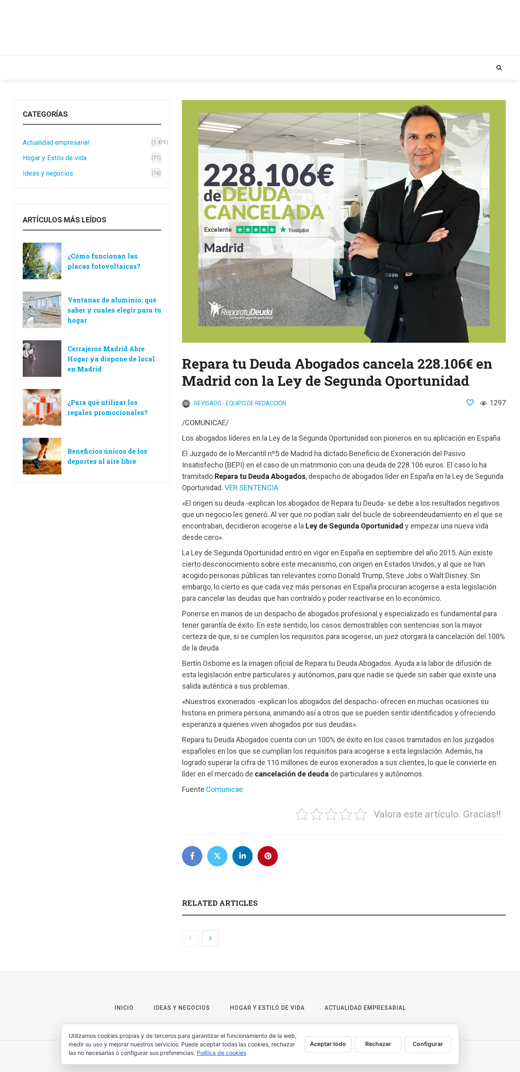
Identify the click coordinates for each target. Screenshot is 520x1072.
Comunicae (224, 789)
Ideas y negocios (80, 67)
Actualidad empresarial (247, 67)
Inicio (30, 67)
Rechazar (378, 1043)
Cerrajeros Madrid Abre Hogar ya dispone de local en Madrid (111, 358)
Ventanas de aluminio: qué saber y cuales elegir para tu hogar (114, 310)
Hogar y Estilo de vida (157, 67)
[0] (470, 402)
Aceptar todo (328, 1043)
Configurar (428, 1043)
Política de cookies (221, 1052)
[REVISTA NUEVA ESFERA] (95, 27)
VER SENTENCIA (251, 487)
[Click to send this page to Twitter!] (217, 856)
